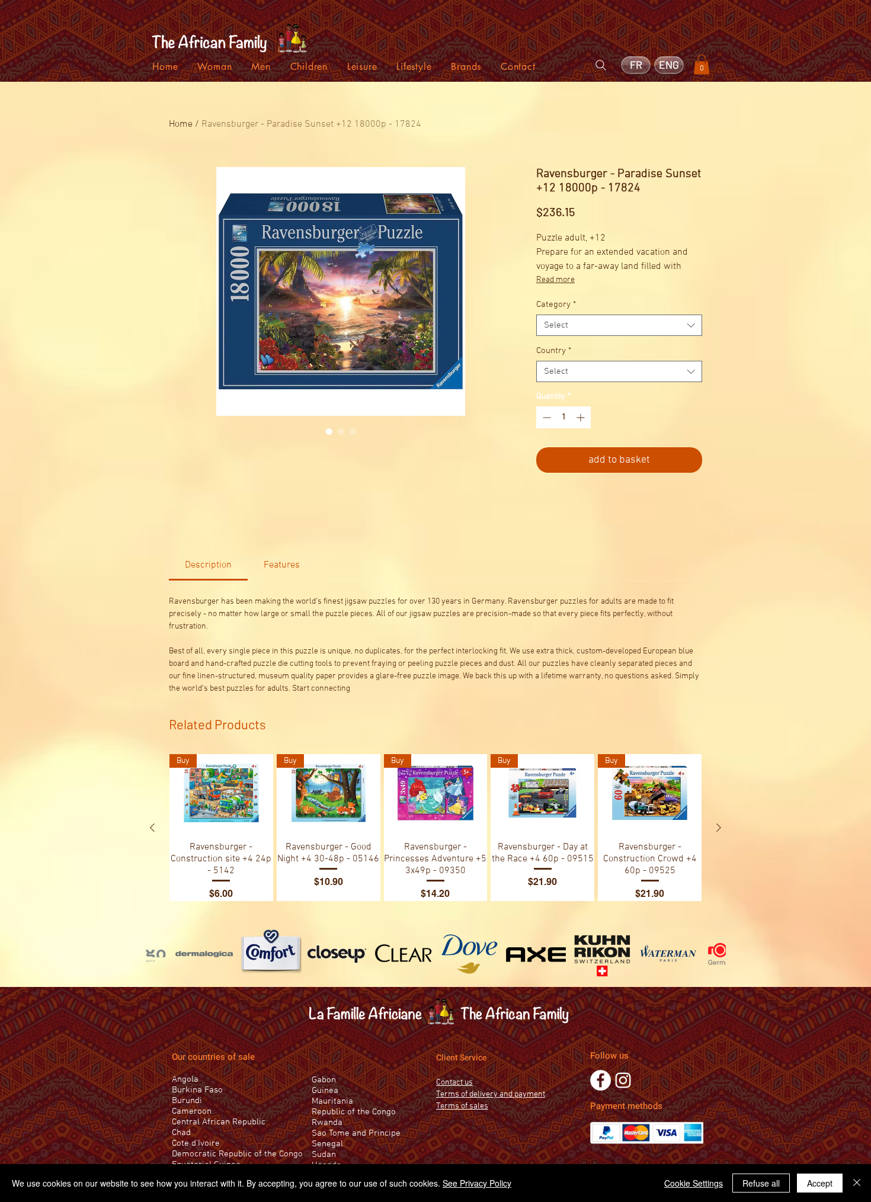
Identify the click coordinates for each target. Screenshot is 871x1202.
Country (553, 350)
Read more (555, 280)
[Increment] (581, 417)
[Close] (857, 1183)
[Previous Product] (152, 827)
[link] (208, 565)
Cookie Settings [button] (693, 1183)
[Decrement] (545, 417)
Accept (819, 1183)
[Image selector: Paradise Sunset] (329, 431)
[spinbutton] (563, 417)
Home (181, 124)
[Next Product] (719, 827)
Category (556, 304)
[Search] (600, 65)
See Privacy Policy (477, 1183)
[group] (435, 828)
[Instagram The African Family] (623, 1080)
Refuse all (761, 1183)
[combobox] (619, 325)
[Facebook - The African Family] (600, 1080)
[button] (701, 64)
